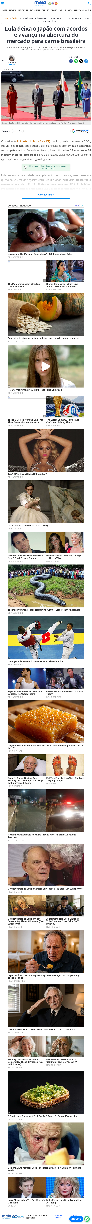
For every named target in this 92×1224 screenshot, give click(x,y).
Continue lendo (46, 194)
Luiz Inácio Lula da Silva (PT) (33, 141)
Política (45, 10)
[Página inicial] (40, 3)
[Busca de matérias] (89, 4)
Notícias (12, 10)
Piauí (61, 10)
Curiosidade (35, 10)
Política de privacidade (59, 1216)
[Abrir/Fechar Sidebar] (2, 3)
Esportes (68, 10)
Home (4, 10)
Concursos (78, 10)
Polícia (54, 10)
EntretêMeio (23, 10)
